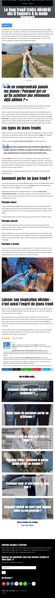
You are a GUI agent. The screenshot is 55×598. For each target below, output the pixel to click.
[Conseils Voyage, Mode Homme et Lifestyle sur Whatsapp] (25, 584)
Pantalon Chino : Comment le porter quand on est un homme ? (27, 462)
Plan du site (18, 590)
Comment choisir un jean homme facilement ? (27, 391)
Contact (31, 3)
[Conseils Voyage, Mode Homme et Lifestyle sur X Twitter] (16, 584)
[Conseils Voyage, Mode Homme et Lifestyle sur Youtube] (4, 584)
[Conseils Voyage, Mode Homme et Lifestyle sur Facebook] (12, 584)
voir (10, 25)
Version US (4, 593)
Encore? (24, 3)
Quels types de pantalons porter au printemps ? (27, 415)
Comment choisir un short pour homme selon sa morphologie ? (27, 509)
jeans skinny (14, 208)
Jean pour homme (27, 525)
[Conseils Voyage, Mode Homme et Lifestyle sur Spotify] (21, 584)
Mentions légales (24, 590)
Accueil (13, 22)
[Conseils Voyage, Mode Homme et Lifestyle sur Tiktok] (29, 584)
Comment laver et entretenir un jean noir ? (27, 485)
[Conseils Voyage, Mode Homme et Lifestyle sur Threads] (34, 584)
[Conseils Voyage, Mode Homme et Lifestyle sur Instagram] (8, 584)
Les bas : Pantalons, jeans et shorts (35, 22)
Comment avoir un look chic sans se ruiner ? (27, 438)
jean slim (33, 225)
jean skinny (29, 137)
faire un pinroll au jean (28, 217)
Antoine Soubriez (29, 80)
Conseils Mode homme (20, 22)
